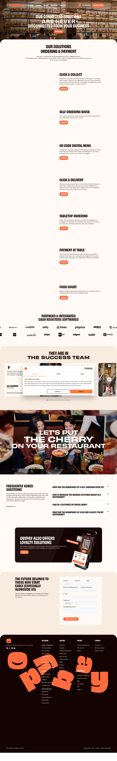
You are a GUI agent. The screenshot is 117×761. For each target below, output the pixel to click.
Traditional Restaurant (65, 650)
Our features (80, 684)
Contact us (10, 506)
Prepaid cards (45, 677)
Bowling (61, 665)
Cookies (97, 748)
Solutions (30, 5)
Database (44, 679)
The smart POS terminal (48, 667)
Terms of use (86, 748)
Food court (62, 670)
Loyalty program (46, 674)
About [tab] (82, 374)
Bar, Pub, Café (63, 656)
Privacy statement (106, 748)
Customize (57, 391)
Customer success (82, 678)
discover (64, 89)
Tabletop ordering (46, 662)
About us (63, 5)
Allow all (81, 391)
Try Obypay (58, 453)
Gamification (45, 691)
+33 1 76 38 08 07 (86, 5)
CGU (93, 748)
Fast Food (62, 645)
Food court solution (47, 665)
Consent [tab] (34, 374)
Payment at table (46, 659)
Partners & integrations (83, 645)
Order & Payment (47, 645)
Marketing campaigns (47, 682)
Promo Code (45, 700)
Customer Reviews (47, 697)
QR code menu (46, 650)
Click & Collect (46, 653)
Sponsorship (45, 694)
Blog (78, 681)
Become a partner (99, 648)
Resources (54, 5)
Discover (24, 552)
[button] (108, 486)
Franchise (61, 648)
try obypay (58, 31)
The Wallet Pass (46, 685)
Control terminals (46, 648)
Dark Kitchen (62, 653)
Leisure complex (63, 659)
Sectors (38, 5)
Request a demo (98, 5)
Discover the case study (15, 393)
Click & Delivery (46, 656)
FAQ (78, 686)
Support (79, 689)
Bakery (61, 662)
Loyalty (44, 671)
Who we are (80, 648)
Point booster (45, 703)
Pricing (46, 5)
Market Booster (47, 689)
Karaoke (61, 667)
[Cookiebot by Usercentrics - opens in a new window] (86, 369)
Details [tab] (58, 374)
